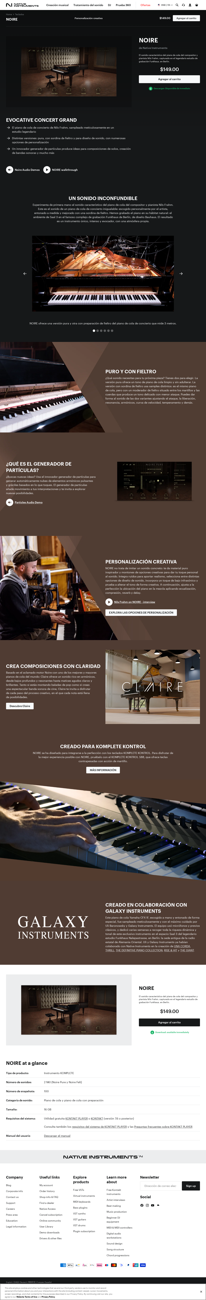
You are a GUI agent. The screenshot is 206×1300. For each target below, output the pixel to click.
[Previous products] (25, 273)
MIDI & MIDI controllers (119, 1227)
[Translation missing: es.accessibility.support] (183, 5)
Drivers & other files (51, 1238)
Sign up (191, 1185)
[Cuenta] (190, 5)
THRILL (109, 950)
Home (9, 14)
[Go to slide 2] (97, 331)
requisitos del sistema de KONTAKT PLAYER (99, 1126)
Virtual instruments (84, 1196)
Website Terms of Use (26, 1297)
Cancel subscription (51, 1215)
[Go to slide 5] (108, 331)
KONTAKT (97, 1118)
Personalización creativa (89, 18)
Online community (50, 1220)
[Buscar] (177, 5)
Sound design (114, 1243)
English (9, 1282)
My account (46, 1185)
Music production (117, 1212)
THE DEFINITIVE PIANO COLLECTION (139, 950)
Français (40, 1282)
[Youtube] (152, 1205)
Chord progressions (118, 1255)
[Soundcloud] (158, 1205)
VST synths (79, 1213)
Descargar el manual (57, 1135)
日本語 (16, 1282)
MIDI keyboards (81, 1202)
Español (48, 1282)
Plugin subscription (84, 1231)
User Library (46, 1226)
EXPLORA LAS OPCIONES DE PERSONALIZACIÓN (141, 612)
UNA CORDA (182, 946)
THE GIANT (187, 950)
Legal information (16, 1226)
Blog (8, 1185)
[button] (23, 169)
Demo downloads (50, 1232)
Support (10, 1203)
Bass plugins (80, 1207)
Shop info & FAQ (49, 1197)
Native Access (48, 1209)
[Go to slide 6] (112, 331)
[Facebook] (142, 1205)
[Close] (201, 1291)
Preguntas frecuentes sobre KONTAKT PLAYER (163, 1126)
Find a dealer (47, 1203)
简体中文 (31, 1282)
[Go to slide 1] (94, 331)
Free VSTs (78, 1190)
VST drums (79, 1225)
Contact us (12, 1197)
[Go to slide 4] (105, 331)
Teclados (19, 14)
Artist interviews (116, 1200)
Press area (12, 1215)
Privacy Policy (48, 1297)
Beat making (114, 1206)
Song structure (115, 1249)
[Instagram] (147, 1205)
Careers (10, 1209)
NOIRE (11, 19)
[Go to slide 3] (101, 331)
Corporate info (14, 1191)
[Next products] (181, 273)
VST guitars (79, 1219)
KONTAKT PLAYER (76, 1118)
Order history (47, 1191)
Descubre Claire (20, 706)
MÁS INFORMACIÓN (103, 770)
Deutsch (23, 1282)
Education (12, 1220)
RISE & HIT (170, 950)
